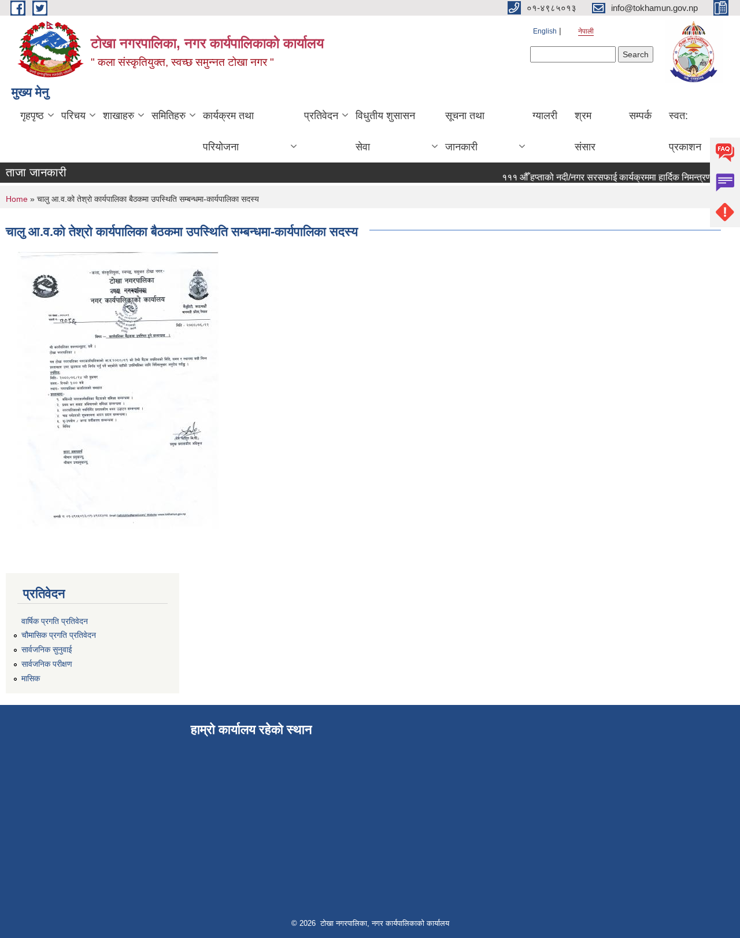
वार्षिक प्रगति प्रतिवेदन (54, 621)
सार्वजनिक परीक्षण (46, 664)
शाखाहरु (118, 115)
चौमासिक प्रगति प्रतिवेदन (58, 635)
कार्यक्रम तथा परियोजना (228, 131)
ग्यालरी (544, 115)
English (545, 31)
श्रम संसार (585, 131)
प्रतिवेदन (321, 115)
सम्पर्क (640, 115)
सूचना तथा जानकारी (464, 131)
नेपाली (586, 31)
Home (17, 199)
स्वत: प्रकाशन (685, 131)
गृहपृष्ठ (32, 115)
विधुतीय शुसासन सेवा (385, 131)
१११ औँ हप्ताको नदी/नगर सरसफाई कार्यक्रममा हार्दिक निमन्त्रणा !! (605, 177)
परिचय (73, 115)
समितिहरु (168, 115)
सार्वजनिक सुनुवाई (46, 649)
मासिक (30, 678)
